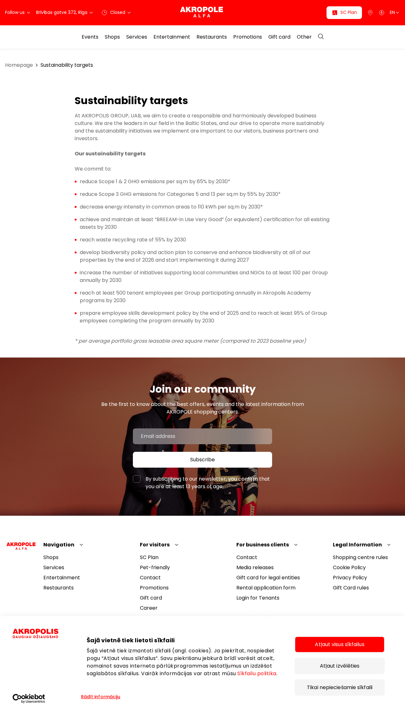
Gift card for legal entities (268, 577)
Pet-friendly (155, 567)
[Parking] (370, 12)
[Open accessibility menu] (381, 12)
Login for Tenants (257, 597)
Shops (112, 37)
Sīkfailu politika (257, 673)
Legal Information (357, 544)
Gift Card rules (351, 587)
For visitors (155, 544)
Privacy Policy (350, 577)
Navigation (58, 544)
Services (136, 37)
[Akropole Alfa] (202, 12)
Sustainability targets (66, 65)
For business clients (262, 544)
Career (149, 608)
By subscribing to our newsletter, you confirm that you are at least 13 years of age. (208, 482)
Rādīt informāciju (101, 697)
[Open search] (321, 37)
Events (90, 37)
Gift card (279, 37)
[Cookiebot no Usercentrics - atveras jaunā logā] (46, 698)
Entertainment (171, 37)
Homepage (19, 65)
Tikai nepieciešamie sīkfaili (339, 687)
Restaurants (211, 37)
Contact (150, 577)
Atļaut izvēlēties (340, 665)
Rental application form (266, 587)
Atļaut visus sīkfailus (339, 644)
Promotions (247, 37)
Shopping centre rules (360, 557)
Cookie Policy (349, 567)
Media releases (255, 567)
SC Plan (149, 557)
